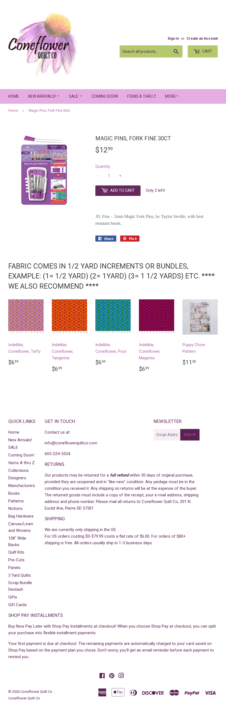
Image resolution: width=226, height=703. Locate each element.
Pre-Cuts (16, 559)
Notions (15, 508)
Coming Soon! (105, 96)
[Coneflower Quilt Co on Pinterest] (112, 676)
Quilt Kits (16, 552)
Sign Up (190, 435)
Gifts (12, 597)
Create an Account (202, 38)
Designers (17, 477)
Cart (206, 51)
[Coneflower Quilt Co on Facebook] (102, 676)
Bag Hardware (21, 516)
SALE (74, 96)
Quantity (102, 166)
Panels (14, 567)
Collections (18, 470)
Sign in (173, 38)
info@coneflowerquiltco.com (71, 443)
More (170, 96)
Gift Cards (17, 604)
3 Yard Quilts (19, 575)
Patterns (16, 501)
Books (14, 493)
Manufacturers (21, 485)
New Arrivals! (42, 96)
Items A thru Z (141, 96)
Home (13, 96)
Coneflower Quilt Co (36, 692)
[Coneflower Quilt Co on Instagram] (121, 676)
